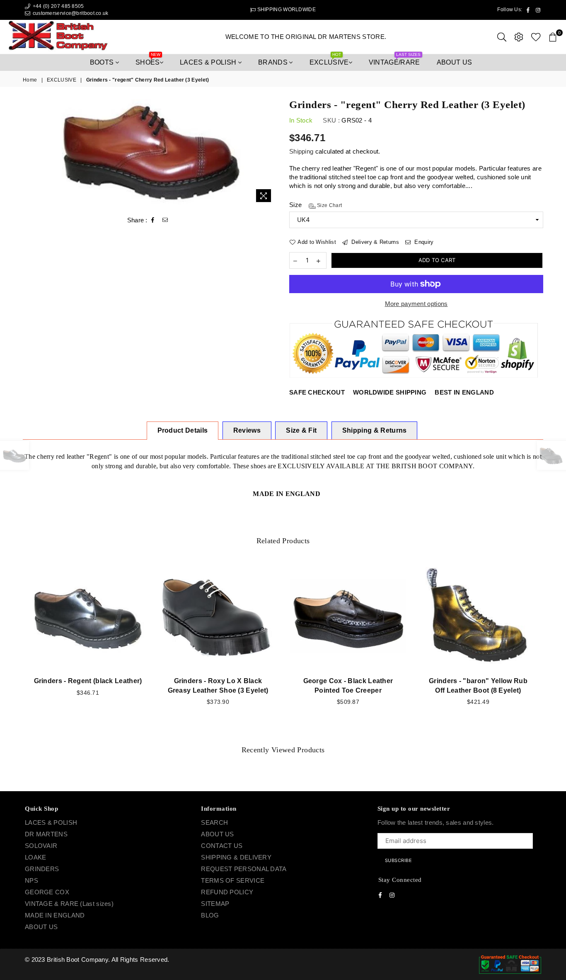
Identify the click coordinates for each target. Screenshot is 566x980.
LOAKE (35, 857)
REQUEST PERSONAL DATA (243, 868)
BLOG (210, 915)
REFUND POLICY (227, 892)
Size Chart (329, 205)
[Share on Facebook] (153, 220)
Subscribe (398, 860)
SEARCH (214, 822)
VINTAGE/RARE (395, 60)
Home (30, 80)
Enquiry (423, 242)
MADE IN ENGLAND (55, 915)
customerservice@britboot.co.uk (71, 13)
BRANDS (273, 62)
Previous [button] (13, 648)
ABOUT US (41, 926)
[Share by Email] (165, 220)
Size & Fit (301, 430)
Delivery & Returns (374, 242)
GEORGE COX (47, 892)
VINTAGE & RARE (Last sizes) (69, 903)
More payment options (416, 303)
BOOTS (103, 62)
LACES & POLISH (209, 62)
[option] (150, 153)
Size (315, 204)
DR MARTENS (46, 834)
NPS (31, 880)
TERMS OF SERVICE (232, 880)
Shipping (301, 151)
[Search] (501, 37)
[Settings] (518, 37)
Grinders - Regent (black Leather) (88, 680)
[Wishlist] (536, 37)
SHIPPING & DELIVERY (236, 857)
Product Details (182, 430)
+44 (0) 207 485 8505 (57, 6)
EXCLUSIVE (329, 60)
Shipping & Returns (374, 430)
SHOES (147, 60)
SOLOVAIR (41, 845)
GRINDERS (42, 868)
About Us (454, 62)
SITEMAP (215, 903)
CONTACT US (221, 845)
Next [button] (552, 648)
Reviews (247, 430)
